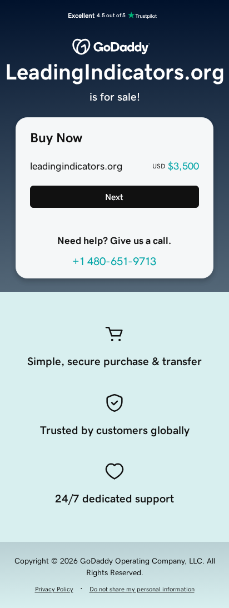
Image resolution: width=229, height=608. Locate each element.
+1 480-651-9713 (114, 261)
